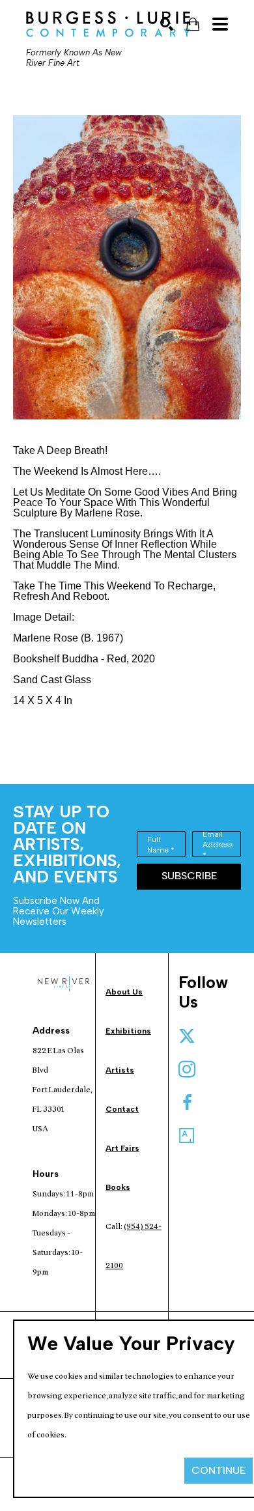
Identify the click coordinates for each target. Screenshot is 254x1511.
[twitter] (186, 1036)
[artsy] (186, 1135)
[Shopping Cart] (192, 24)
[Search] (166, 24)
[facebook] (186, 1102)
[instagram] (186, 1069)
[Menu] (220, 24)
